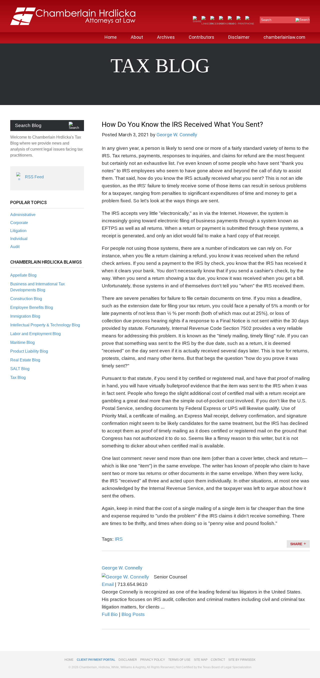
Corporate (19, 223)
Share (296, 544)
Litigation (18, 231)
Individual (19, 239)
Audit (15, 247)
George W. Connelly (176, 135)
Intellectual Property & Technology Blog (45, 325)
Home (110, 37)
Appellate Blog (23, 275)
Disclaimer (239, 37)
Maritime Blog (22, 342)
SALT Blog (20, 369)
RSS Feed (34, 177)
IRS (119, 539)
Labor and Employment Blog (35, 334)
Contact (218, 659)
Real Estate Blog (25, 360)
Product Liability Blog (29, 351)
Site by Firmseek (242, 659)
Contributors (201, 37)
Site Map (201, 659)
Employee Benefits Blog (31, 307)
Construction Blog (26, 299)
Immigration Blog (25, 316)
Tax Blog (18, 377)
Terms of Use (179, 659)
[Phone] (249, 23)
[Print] (240, 23)
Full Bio (110, 614)
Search (266, 20)
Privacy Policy (152, 659)
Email (108, 584)
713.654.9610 (133, 584)
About (137, 37)
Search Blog (28, 125)
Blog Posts (133, 614)
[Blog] (232, 23)
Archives (166, 37)
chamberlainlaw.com (284, 37)
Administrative (23, 215)
